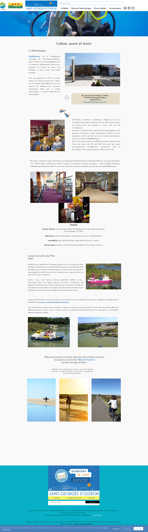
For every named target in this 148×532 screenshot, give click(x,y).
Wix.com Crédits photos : (55, 522)
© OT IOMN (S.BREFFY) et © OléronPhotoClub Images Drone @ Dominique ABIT (93, 522)
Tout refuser (127, 528)
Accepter (138, 528)
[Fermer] (145, 528)
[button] (64, 8)
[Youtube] (133, 8)
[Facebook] (125, 8)
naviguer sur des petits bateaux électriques (53, 302)
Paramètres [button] (116, 528)
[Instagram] (129, 8)
